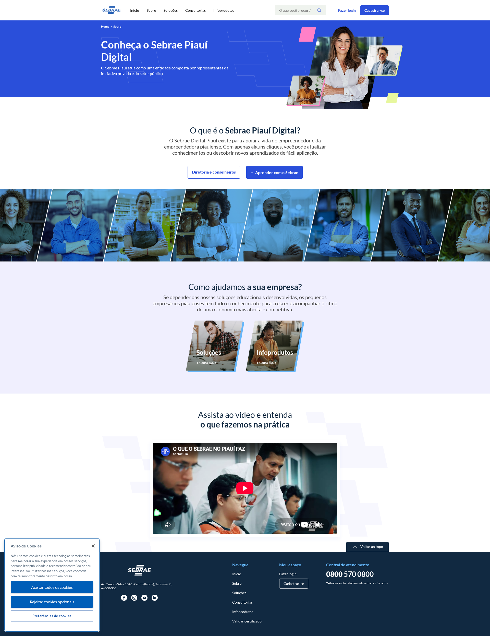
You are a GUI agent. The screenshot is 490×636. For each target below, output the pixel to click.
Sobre (151, 10)
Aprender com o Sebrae (274, 172)
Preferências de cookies (51, 616)
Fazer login (347, 10)
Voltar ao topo (371, 546)
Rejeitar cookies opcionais (52, 601)
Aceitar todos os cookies (52, 587)
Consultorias (195, 10)
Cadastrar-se (374, 10)
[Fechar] (93, 546)
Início (134, 10)
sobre (117, 26)
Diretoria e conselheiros (214, 171)
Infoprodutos (223, 10)
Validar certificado (247, 621)
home (105, 26)
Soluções (171, 10)
